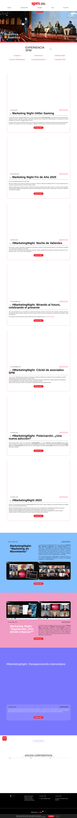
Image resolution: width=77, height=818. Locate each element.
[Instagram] (43, 801)
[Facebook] (40, 801)
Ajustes (57, 816)
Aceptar (51, 816)
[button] (10, 8)
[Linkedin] (49, 801)
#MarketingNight (12, 377)
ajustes (44, 816)
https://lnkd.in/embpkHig (49, 316)
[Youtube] (46, 801)
